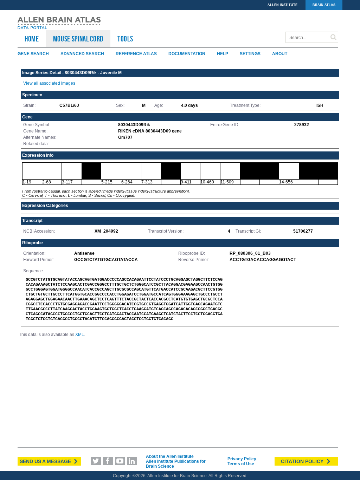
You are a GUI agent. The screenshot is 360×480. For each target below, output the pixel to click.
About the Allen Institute (170, 456)
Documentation (186, 53)
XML (79, 334)
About (279, 53)
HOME (32, 38)
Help (222, 53)
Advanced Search (82, 53)
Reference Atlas (136, 53)
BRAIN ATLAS (324, 5)
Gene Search (33, 53)
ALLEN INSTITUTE (282, 5)
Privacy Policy (241, 458)
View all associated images (49, 83)
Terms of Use (240, 463)
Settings (250, 53)
